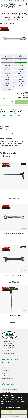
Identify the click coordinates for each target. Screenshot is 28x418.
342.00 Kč (20, 60)
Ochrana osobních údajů (9, 390)
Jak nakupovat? (6, 392)
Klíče (18, 19)
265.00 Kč (7, 88)
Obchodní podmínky (8, 387)
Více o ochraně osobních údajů (10, 407)
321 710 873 (7, 350)
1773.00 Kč (7, 84)
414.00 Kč (20, 68)
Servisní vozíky (6, 376)
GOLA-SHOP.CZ (12, 19)
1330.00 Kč (21, 80)
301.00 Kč (20, 56)
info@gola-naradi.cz (10, 353)
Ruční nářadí (5, 368)
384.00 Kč (7, 68)
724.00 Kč (21, 76)
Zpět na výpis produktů (7, 23)
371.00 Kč (20, 64)
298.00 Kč (7, 56)
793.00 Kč (7, 80)
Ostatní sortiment (7, 379)
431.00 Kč (7, 72)
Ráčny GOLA (5, 362)
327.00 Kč (7, 60)
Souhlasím (14, 412)
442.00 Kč (21, 72)
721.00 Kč (7, 76)
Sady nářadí (5, 365)
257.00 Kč (21, 84)
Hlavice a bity (6, 370)
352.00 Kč (7, 64)
